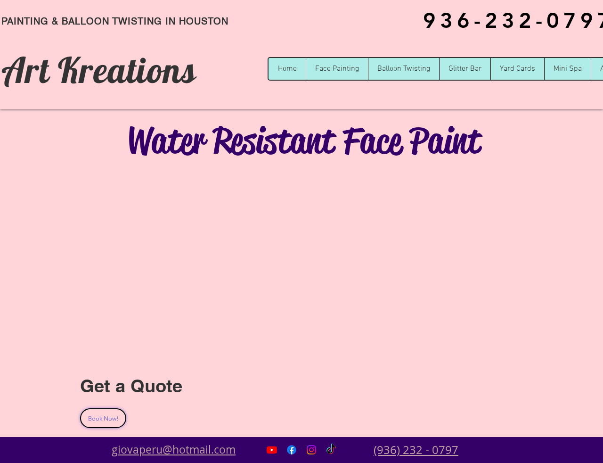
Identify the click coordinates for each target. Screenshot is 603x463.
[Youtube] (272, 450)
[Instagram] (311, 450)
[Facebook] (291, 450)
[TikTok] (331, 450)
